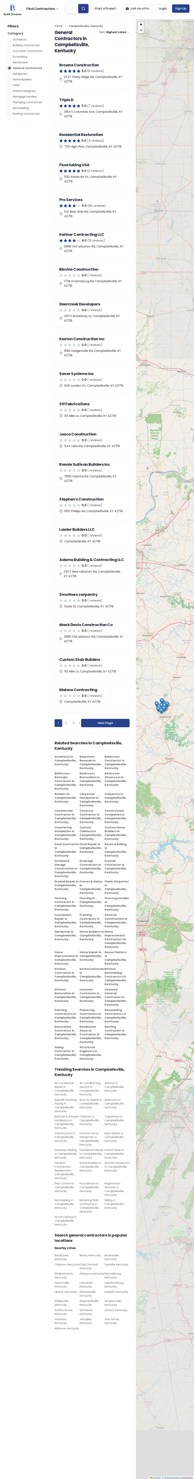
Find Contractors (40, 8)
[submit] (83, 8)
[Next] (79, 723)
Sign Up (180, 8)
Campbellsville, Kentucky (86, 26)
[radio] (10, 39)
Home (59, 26)
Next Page (105, 723)
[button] (161, 711)
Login (163, 8)
